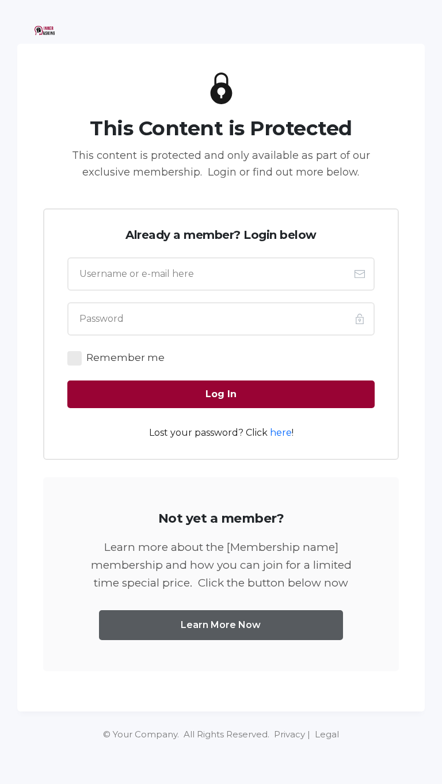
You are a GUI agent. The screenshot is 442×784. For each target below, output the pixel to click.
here (281, 432)
